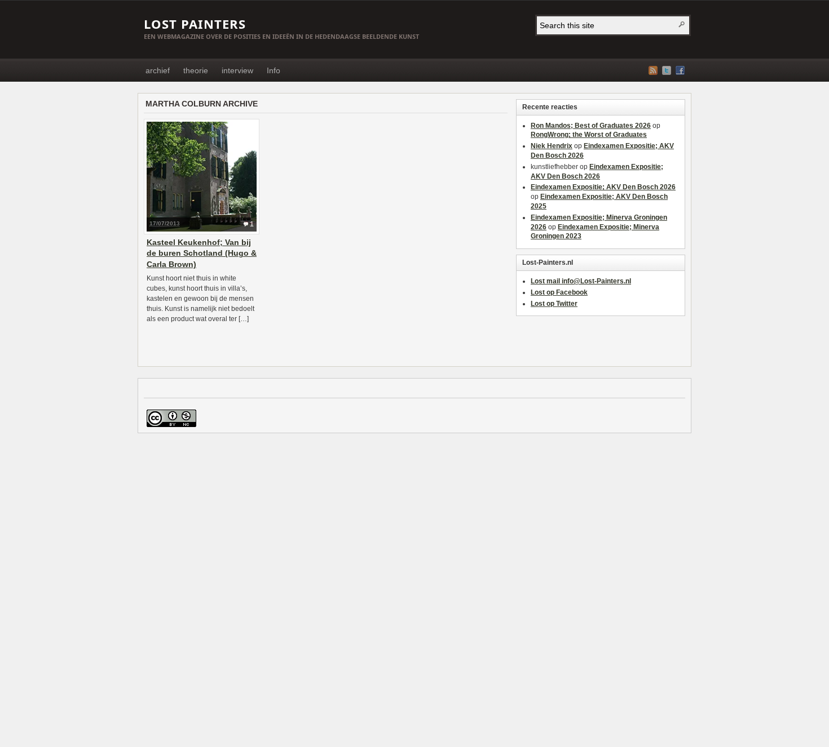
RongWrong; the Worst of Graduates (589, 135)
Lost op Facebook (559, 292)
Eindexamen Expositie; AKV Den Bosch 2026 (603, 187)
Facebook (680, 70)
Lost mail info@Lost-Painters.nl (581, 281)
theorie (195, 70)
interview (237, 70)
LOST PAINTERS (195, 23)
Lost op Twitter (554, 304)
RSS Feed (653, 70)
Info (273, 70)
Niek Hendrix (551, 146)
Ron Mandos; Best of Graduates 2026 (591, 126)
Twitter (666, 70)
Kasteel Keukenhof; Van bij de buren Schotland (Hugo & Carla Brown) (202, 253)
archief (157, 70)
